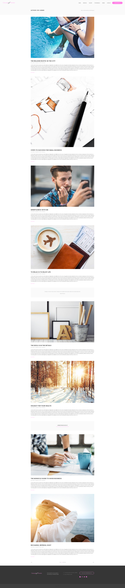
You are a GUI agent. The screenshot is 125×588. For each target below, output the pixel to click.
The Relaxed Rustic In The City (43, 61)
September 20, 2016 (38, 347)
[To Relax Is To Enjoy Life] (62, 247)
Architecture (43, 62)
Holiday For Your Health (41, 406)
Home (82, 10)
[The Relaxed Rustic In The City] (62, 37)
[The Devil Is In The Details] (62, 321)
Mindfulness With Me (39, 210)
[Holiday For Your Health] (62, 382)
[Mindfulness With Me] (62, 186)
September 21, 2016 (38, 62)
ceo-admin (33, 62)
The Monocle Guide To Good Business (46, 478)
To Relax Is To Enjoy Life (41, 272)
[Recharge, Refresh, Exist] (62, 518)
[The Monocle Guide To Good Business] (62, 454)
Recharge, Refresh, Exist (41, 545)
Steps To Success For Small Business (46, 150)
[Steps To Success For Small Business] (62, 111)
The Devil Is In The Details (41, 345)
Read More (33, 72)
